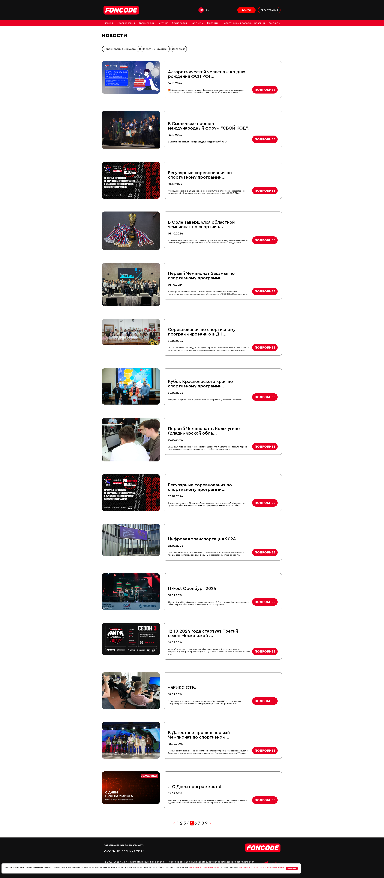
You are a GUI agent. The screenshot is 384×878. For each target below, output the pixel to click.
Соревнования (126, 23)
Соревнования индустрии (121, 49)
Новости (212, 23)
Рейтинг (163, 23)
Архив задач (179, 23)
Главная (108, 23)
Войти (246, 10)
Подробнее (265, 89)
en (207, 10)
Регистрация (269, 10)
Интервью (178, 49)
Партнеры (197, 23)
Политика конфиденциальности (124, 845)
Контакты (274, 23)
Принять (291, 868)
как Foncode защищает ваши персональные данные (261, 867)
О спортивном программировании (243, 23)
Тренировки (146, 23)
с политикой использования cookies (204, 867)
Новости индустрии (155, 49)
